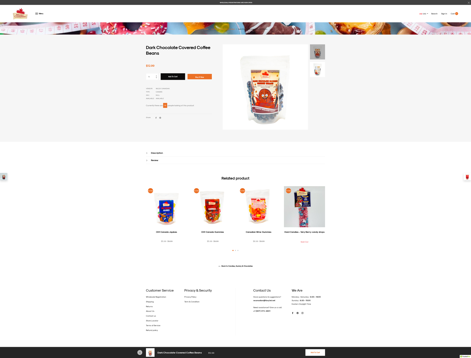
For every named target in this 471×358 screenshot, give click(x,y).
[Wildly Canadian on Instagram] (302, 313)
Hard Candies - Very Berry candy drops (304, 232)
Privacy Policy (190, 297)
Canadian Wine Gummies (258, 232)
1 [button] (233, 250)
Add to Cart (315, 352)
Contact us (151, 316)
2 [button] (235, 250)
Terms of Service (153, 325)
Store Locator (152, 320)
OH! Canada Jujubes (166, 232)
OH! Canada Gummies (212, 232)
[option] (167, 218)
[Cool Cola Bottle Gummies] (467, 176)
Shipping (150, 301)
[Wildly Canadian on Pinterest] (298, 313)
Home (206, 29)
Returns (149, 306)
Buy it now (199, 77)
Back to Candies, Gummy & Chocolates (237, 266)
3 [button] (237, 250)
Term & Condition (191, 301)
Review (154, 160)
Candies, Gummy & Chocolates (223, 29)
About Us (150, 311)
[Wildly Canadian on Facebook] (293, 313)
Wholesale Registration (156, 297)
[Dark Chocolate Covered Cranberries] (3, 176)
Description (156, 152)
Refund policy (152, 330)
